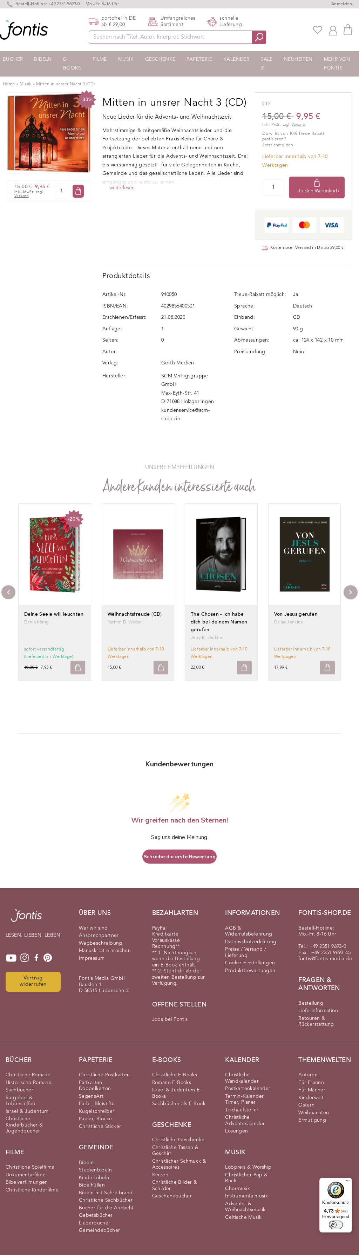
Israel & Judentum (27, 1111)
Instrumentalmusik (246, 1196)
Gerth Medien (177, 363)
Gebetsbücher (96, 1215)
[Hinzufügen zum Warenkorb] (77, 667)
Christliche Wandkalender (242, 1078)
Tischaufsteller (241, 1110)
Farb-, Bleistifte (97, 1103)
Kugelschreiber (97, 1111)
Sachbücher (19, 1090)
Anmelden (341, 4)
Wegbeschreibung (100, 943)
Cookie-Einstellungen (250, 962)
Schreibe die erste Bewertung (180, 856)
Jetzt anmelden (277, 145)
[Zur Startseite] (26, 919)
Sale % (266, 64)
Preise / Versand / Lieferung (245, 952)
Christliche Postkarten (104, 1074)
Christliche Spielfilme (30, 1167)
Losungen (236, 1131)
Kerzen (160, 1175)
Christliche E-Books (174, 1074)
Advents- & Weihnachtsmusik (245, 1207)
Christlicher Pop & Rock (246, 1178)
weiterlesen (122, 187)
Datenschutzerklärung (250, 941)
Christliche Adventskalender (245, 1120)
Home (9, 84)
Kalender (236, 59)
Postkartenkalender (247, 1088)
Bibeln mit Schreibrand (106, 1192)
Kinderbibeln (94, 1177)
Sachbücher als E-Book (178, 1103)
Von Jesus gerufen (296, 614)
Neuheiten (298, 59)
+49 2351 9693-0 (64, 4)
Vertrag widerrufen (33, 982)
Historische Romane (29, 1082)
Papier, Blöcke (95, 1118)
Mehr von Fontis (337, 64)
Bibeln (43, 59)
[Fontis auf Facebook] (36, 958)
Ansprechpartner (99, 935)
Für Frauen (311, 1082)
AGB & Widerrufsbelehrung (248, 931)
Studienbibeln (95, 1170)
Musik (126, 59)
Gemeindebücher (99, 1230)
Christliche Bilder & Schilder (174, 1185)
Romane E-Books (171, 1082)
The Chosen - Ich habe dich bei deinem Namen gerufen (219, 622)
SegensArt (91, 1096)
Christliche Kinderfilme (32, 1190)
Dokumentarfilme (26, 1175)
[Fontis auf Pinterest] (47, 958)
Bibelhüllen (92, 1185)
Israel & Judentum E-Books (177, 1093)
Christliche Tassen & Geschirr (175, 1150)
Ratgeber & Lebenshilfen (20, 1101)
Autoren (308, 1074)
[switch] (336, 1225)
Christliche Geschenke (178, 1139)
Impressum (92, 958)
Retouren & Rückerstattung (316, 1021)
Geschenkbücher (172, 1196)
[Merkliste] (318, 30)
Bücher (13, 59)
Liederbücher (94, 1223)
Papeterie (199, 59)
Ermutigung (312, 1120)
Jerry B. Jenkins (207, 638)
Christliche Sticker (100, 1126)
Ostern (306, 1105)
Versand (21, 196)
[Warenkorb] (348, 29)
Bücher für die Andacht (106, 1208)
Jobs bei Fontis (170, 1019)
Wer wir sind (93, 928)
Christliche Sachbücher (106, 1200)
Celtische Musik (243, 1217)
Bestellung (310, 1003)
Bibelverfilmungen (27, 1182)
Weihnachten (313, 1112)
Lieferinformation (318, 1010)
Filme (100, 59)
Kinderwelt (311, 1097)
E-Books (72, 64)
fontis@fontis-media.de (325, 958)
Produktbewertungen (250, 970)
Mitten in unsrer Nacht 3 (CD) (65, 84)
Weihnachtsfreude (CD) (135, 614)
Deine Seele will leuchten (53, 614)
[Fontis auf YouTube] (11, 958)
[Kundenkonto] (333, 30)
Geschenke (160, 59)
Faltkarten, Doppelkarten (95, 1085)
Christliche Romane (28, 1074)
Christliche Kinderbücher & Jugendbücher (24, 1125)
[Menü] (348, 1182)
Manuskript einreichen (105, 950)
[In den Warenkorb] (78, 191)
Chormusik (237, 1188)
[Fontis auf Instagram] (24, 958)
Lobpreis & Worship (248, 1167)
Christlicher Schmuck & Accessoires (179, 1164)
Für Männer (311, 1090)
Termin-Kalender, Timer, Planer (245, 1099)
